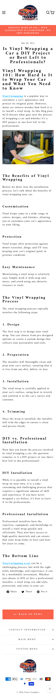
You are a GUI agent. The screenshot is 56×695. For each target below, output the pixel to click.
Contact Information (27, 630)
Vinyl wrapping (12, 96)
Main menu (27, 639)
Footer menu (27, 649)
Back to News (30, 614)
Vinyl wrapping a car (16, 563)
